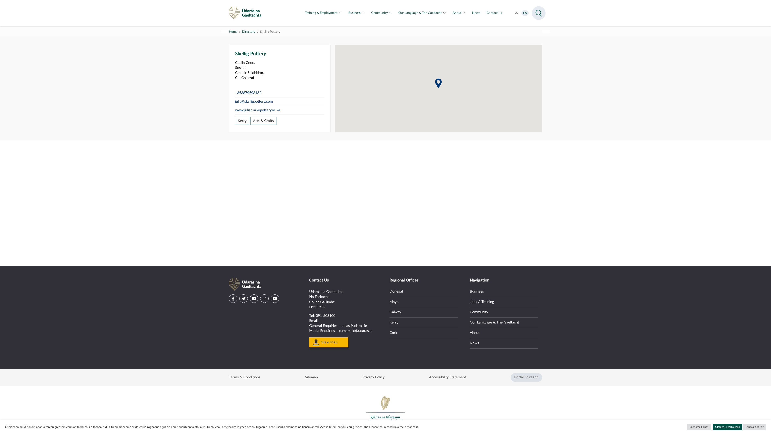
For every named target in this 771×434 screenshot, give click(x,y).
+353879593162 (248, 93)
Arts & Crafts (263, 121)
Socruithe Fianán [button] (699, 427)
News (474, 343)
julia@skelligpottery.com (254, 101)
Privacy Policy (373, 377)
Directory (248, 31)
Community (479, 312)
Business (477, 291)
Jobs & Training (482, 302)
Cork (393, 333)
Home (233, 31)
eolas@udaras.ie (354, 326)
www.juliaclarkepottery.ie (255, 110)
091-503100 (325, 316)
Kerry (242, 121)
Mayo (394, 302)
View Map (329, 342)
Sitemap (311, 377)
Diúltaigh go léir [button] (755, 427)
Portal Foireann (526, 377)
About (474, 333)
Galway (395, 312)
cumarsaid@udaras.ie (355, 331)
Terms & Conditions (244, 377)
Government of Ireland (385, 409)
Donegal (396, 291)
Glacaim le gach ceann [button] (727, 427)
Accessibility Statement (447, 377)
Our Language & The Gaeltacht (494, 322)
